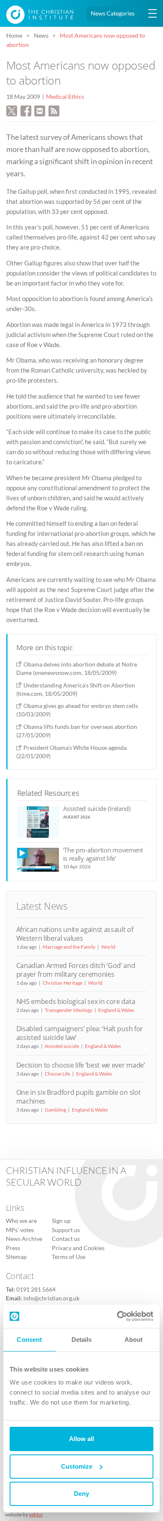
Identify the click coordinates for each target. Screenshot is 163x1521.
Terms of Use (68, 1256)
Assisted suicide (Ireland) (96, 808)
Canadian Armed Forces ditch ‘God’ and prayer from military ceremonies (75, 970)
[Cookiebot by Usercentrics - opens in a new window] (117, 1316)
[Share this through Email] (39, 109)
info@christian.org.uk (51, 1298)
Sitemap (16, 1256)
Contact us (66, 1238)
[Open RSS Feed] (53, 109)
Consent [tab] (29, 1339)
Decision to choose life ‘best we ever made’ (80, 1065)
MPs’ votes (20, 1230)
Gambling (55, 1110)
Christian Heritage (62, 983)
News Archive (24, 1238)
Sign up (61, 1220)
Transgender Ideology (68, 1010)
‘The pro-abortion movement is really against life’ (103, 854)
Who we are (21, 1220)
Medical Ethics (65, 96)
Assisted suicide (62, 1046)
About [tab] (134, 1339)
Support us (66, 1230)
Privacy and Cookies (78, 1248)
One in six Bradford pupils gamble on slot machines (78, 1097)
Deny (81, 1493)
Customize (76, 1466)
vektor (36, 1514)
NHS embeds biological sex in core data (75, 1001)
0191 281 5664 (36, 1289)
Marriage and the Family (69, 947)
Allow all (81, 1438)
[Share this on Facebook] (25, 109)
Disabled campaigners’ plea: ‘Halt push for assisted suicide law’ (79, 1033)
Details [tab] (81, 1339)
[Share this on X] (11, 109)
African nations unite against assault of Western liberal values (74, 934)
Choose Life (57, 1074)
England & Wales (116, 1010)
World (108, 947)
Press (13, 1248)
